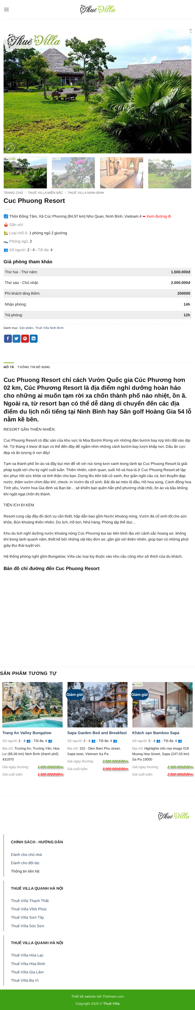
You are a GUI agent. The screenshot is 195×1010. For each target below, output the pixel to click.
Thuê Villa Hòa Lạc (27, 955)
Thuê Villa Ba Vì (25, 980)
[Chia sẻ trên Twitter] (16, 339)
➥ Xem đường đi (156, 216)
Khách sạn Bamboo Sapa (155, 733)
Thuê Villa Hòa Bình (28, 964)
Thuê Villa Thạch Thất (30, 901)
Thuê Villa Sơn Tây (27, 917)
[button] (6, 9)
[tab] (9, 367)
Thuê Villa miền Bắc (45, 193)
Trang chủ (13, 193)
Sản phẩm (26, 328)
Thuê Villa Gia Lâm (27, 972)
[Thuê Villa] (98, 9)
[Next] (181, 90)
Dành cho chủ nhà (26, 855)
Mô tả (9, 367)
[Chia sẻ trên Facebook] (8, 339)
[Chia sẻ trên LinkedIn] (34, 339)
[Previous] (13, 90)
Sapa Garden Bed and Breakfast (97, 733)
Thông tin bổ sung (33, 367)
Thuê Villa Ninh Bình (86, 193)
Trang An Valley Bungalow (26, 733)
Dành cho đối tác (25, 863)
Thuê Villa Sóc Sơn (27, 926)
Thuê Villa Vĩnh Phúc (29, 909)
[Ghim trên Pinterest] (25, 339)
